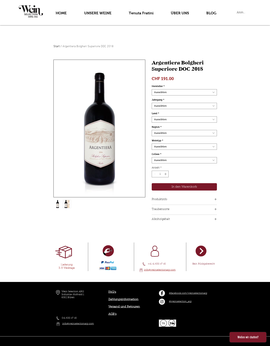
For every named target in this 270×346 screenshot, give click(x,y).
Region (156, 127)
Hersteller (158, 86)
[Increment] (166, 174)
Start (56, 46)
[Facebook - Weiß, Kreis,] (162, 293)
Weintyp (157, 140)
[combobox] (184, 92)
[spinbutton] (160, 174)
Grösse (156, 154)
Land (155, 113)
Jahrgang (158, 99)
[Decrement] (154, 174)
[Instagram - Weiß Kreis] (162, 302)
